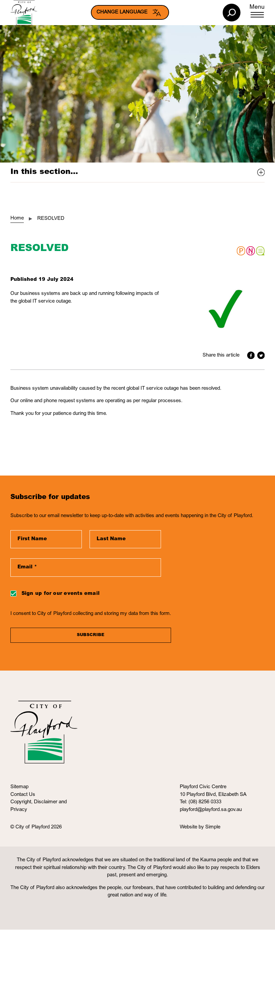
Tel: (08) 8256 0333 (200, 802)
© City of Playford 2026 (36, 827)
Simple (212, 827)
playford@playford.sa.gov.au (211, 809)
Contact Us (22, 794)
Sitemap (19, 787)
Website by (192, 827)
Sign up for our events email (60, 593)
